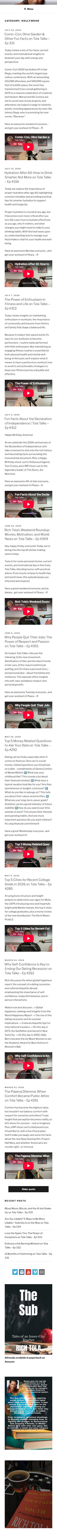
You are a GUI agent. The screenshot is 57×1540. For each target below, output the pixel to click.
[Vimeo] (35, 1274)
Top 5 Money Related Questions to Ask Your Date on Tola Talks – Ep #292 (27, 745)
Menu (30, 9)
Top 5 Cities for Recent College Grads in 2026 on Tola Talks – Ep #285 (28, 884)
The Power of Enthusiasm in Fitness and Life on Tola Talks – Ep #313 (27, 304)
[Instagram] (22, 1274)
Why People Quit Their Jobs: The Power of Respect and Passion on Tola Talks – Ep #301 (28, 641)
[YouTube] (28, 1274)
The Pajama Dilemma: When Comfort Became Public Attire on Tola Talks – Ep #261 (26, 1096)
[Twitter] (15, 1274)
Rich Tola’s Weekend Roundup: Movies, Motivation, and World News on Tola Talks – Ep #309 (27, 534)
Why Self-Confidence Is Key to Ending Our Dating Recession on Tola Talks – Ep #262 (28, 968)
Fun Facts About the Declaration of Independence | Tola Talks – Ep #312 (28, 423)
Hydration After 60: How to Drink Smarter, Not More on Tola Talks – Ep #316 (28, 177)
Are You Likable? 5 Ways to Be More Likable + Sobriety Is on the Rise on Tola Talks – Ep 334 (26, 1222)
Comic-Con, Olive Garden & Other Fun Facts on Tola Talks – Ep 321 (27, 38)
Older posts (28, 1189)
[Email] (42, 1274)
